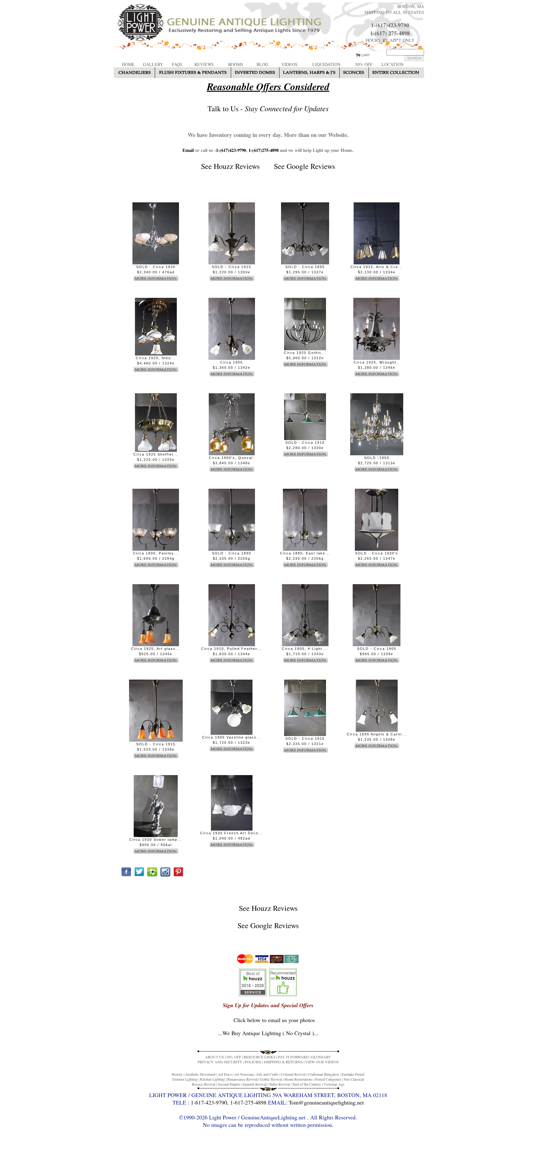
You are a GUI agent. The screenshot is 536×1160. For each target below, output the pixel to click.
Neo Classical (354, 1079)
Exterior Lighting (185, 1079)
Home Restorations (298, 1079)
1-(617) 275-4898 (390, 33)
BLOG (262, 64)
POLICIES (253, 1061)
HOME (128, 64)
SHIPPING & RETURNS (283, 1061)
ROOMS (235, 64)
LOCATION (393, 64)
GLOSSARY (321, 1056)
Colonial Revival (293, 1074)
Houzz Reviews (237, 166)
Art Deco (225, 1074)
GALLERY (153, 64)
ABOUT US (214, 1056)
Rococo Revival (203, 1084)
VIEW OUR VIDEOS (322, 1061)
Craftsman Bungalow (323, 1074)
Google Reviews (311, 166)
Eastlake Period (353, 1074)
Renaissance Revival (242, 1079)
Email (188, 150)
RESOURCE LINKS (259, 1056)
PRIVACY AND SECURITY (220, 1061)
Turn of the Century (306, 1084)
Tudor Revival (279, 1084)
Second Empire (229, 1084)
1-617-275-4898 (248, 1102)
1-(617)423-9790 (390, 25)
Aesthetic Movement (200, 1074)
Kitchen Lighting (212, 1079)
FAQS (177, 64)
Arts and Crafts (267, 1074)
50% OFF (364, 64)
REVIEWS (204, 64)
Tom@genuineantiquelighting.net (326, 1102)
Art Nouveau (243, 1074)
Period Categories (328, 1079)
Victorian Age (334, 1084)
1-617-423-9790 (209, 1102)
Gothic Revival (271, 1079)
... (268, 1033)
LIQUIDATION (326, 64)
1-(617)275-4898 (263, 150)
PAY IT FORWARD (293, 1056)
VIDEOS (289, 64)
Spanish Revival (254, 1084)
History (177, 1074)
